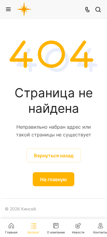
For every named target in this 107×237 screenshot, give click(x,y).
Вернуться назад (53, 155)
